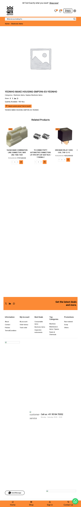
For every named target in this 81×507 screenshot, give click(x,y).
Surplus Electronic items (34, 95)
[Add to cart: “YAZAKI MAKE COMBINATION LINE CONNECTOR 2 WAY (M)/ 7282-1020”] (21, 162)
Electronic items (17, 24)
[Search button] (74, 19)
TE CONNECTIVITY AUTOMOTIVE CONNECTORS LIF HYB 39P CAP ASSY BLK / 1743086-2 (40, 153)
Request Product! (68, 10)
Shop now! (53, 3)
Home (7, 24)
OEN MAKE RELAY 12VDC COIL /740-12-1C (64, 151)
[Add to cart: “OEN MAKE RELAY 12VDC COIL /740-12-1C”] (68, 160)
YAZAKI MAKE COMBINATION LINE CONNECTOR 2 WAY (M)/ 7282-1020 (17, 152)
